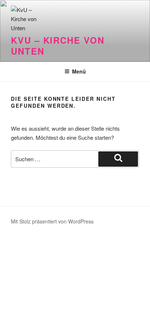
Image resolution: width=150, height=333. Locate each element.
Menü (79, 71)
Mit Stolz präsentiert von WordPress (52, 221)
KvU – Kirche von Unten (57, 45)
